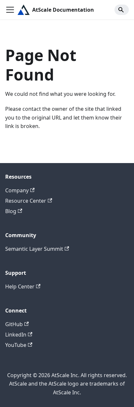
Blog (10, 211)
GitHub (14, 324)
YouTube (15, 345)
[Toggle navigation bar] (10, 10)
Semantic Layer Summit (34, 248)
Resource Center (25, 200)
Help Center (19, 286)
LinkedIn (15, 334)
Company (17, 190)
